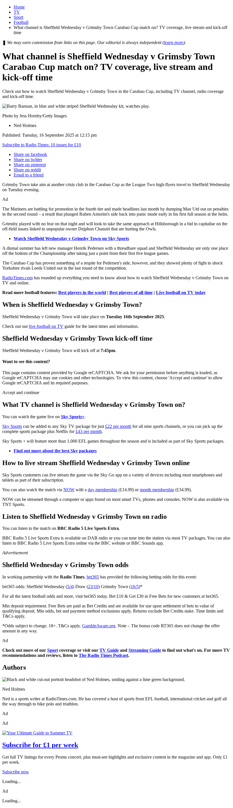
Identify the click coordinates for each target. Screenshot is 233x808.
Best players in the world (82, 292)
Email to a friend (28, 174)
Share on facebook (30, 154)
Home (19, 7)
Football (21, 22)
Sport (18, 17)
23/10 (93, 586)
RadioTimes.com (17, 277)
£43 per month (89, 431)
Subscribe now (15, 771)
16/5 (135, 586)
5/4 (70, 586)
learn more (174, 42)
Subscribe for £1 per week (40, 745)
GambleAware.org (98, 625)
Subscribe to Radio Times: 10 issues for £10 (41, 144)
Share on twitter (28, 159)
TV (17, 12)
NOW (68, 489)
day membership (102, 489)
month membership (157, 489)
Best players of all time (131, 292)
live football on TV (46, 326)
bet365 (93, 576)
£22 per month (118, 426)
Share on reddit (27, 169)
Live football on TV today (181, 292)
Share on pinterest (30, 164)
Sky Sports (12, 426)
